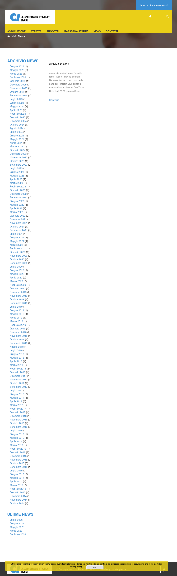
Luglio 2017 (16, 390)
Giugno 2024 (17, 135)
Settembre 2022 (18, 197)
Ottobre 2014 (17, 503)
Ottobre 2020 (17, 259)
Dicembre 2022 (18, 193)
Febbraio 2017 (18, 408)
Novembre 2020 (18, 255)
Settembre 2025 (18, 95)
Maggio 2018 (17, 357)
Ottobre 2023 (17, 161)
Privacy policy (76, 566)
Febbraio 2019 (18, 324)
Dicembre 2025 (18, 84)
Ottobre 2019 (17, 299)
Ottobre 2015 (17, 463)
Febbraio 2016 (18, 448)
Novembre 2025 (18, 88)
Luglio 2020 (16, 266)
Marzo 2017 (16, 405)
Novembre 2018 (18, 335)
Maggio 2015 (17, 477)
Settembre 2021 (18, 230)
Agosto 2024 (17, 128)
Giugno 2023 (17, 172)
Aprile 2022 (16, 208)
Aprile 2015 (16, 481)
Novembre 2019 (18, 295)
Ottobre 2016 (17, 423)
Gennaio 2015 (17, 492)
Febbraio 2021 (18, 248)
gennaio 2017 (59, 64)
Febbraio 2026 (18, 77)
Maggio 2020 (17, 274)
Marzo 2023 (16, 182)
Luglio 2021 (16, 233)
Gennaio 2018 (17, 372)
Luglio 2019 (16, 306)
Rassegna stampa (76, 31)
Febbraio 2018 (18, 368)
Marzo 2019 (16, 321)
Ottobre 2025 (17, 91)
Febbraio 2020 (18, 284)
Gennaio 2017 (17, 412)
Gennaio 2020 (17, 288)
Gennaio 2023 (17, 190)
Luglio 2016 (16, 430)
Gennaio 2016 (17, 452)
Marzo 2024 (16, 146)
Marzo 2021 (16, 244)
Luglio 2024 (16, 132)
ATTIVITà (36, 31)
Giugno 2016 (17, 434)
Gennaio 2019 (17, 328)
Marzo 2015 (16, 485)
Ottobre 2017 (17, 383)
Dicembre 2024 (18, 121)
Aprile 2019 (16, 317)
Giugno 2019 (17, 310)
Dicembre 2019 (18, 292)
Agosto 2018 (17, 346)
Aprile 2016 (16, 441)
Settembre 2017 (18, 386)
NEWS (97, 31)
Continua (54, 100)
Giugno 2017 (17, 394)
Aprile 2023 (16, 179)
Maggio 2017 (17, 397)
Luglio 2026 (16, 519)
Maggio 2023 (17, 175)
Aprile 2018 (16, 361)
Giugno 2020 (17, 270)
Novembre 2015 (18, 459)
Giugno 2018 (17, 354)
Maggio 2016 (17, 437)
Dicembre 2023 (18, 153)
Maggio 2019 (17, 314)
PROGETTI (53, 31)
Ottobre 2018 (17, 339)
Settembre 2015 (18, 466)
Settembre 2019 (18, 303)
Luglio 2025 (16, 99)
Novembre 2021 (18, 223)
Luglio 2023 (16, 168)
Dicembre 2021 (18, 219)
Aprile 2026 (16, 73)
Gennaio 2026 (17, 81)
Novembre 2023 (18, 157)
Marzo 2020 (16, 281)
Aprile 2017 (16, 401)
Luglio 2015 (16, 470)
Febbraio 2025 (18, 113)
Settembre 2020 (18, 263)
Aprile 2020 (16, 277)
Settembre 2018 (18, 343)
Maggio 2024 (17, 139)
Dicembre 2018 (18, 332)
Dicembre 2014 (18, 496)
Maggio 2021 (17, 241)
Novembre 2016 (18, 419)
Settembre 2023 (18, 164)
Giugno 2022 (17, 201)
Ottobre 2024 (17, 124)
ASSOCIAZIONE (16, 31)
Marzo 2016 (16, 445)
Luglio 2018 (16, 350)
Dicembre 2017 (18, 375)
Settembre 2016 (18, 426)
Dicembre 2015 (18, 456)
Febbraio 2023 (18, 186)
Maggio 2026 (17, 70)
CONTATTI (112, 31)
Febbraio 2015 (18, 488)
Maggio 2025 (17, 106)
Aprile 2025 (16, 110)
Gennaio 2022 (17, 215)
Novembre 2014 (18, 499)
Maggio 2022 (17, 204)
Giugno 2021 (17, 237)
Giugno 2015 (17, 474)
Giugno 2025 (17, 102)
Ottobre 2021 (17, 226)
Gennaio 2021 (17, 252)
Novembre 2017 (18, 379)
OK (94, 567)
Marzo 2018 (16, 365)
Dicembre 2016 (18, 416)
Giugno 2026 (17, 66)
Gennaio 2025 (17, 117)
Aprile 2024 (16, 142)
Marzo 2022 (16, 212)
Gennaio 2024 (17, 150)
